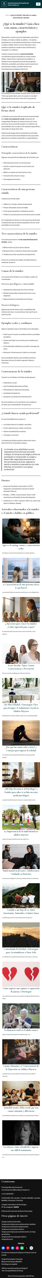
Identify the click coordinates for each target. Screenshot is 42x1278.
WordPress (30, 1276)
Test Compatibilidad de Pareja (12, 1271)
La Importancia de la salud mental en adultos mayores (21, 833)
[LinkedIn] (12, 1248)
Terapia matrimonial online (11, 1222)
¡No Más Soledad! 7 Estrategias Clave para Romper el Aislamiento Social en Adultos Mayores (21, 708)
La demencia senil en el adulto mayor (21, 1030)
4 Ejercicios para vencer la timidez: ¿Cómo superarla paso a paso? (21, 625)
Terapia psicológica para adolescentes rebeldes (18, 1224)
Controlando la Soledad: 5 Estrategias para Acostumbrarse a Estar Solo (21, 951)
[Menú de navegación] (38, 4)
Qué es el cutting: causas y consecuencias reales (21, 547)
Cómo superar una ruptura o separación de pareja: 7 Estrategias (21, 990)
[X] (26, 1248)
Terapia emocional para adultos (12, 1229)
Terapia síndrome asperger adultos (13, 1237)
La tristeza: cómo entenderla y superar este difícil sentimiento (21, 1149)
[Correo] (31, 1248)
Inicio (7, 15)
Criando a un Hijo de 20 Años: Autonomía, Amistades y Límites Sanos (21, 911)
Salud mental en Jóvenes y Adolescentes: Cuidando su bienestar (21, 872)
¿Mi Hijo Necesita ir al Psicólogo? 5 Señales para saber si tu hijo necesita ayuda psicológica (21, 792)
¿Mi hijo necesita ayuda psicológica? (14, 1268)
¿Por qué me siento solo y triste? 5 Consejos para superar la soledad (21, 749)
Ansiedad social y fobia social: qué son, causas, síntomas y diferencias (21, 1109)
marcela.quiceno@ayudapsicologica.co (15, 1190)
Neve (10, 1276)
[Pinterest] (8, 1248)
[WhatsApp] (22, 1248)
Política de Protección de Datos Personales (16, 1211)
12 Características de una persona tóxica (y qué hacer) (21, 586)
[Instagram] (17, 1248)
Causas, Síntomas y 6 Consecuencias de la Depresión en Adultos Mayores (21, 1068)
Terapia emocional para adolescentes (14, 1227)
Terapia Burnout (7, 1239)
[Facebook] (3, 1248)
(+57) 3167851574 (7, 1194)
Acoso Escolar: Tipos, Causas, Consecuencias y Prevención (21, 667)
